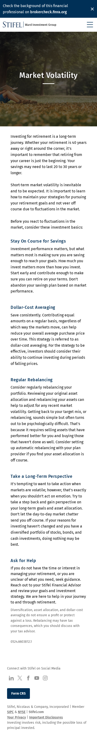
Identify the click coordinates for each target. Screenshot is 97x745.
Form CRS (18, 694)
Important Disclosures (46, 717)
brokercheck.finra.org (48, 12)
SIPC (10, 712)
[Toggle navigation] (90, 24)
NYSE (21, 712)
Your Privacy (16, 717)
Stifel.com (36, 712)
